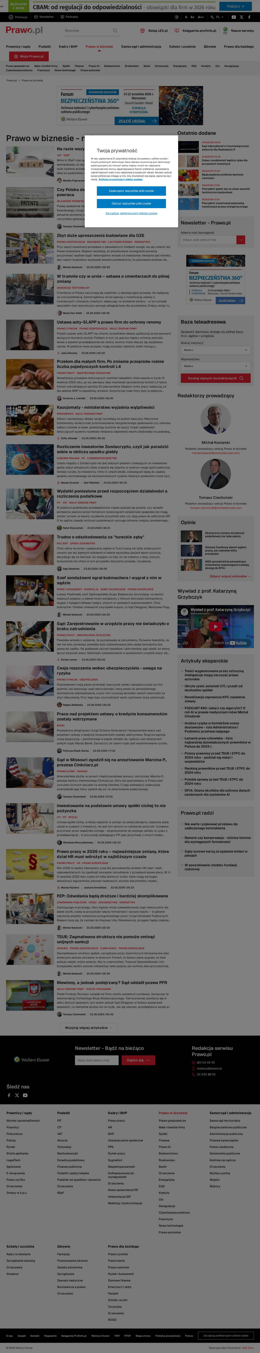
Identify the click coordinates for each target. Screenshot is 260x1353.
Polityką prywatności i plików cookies (121, 179)
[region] (131, 181)
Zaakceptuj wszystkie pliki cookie (131, 191)
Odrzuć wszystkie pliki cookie (131, 203)
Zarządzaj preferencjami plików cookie (131, 213)
